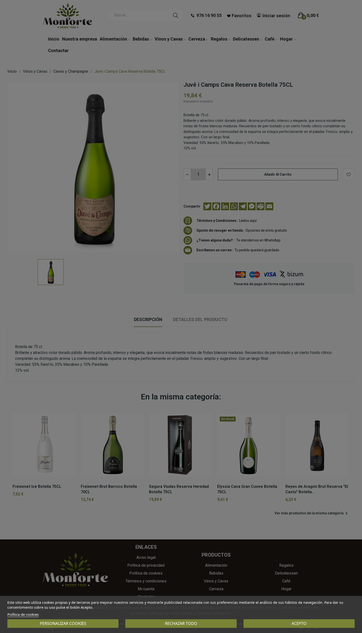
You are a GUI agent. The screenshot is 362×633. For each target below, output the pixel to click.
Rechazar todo (181, 623)
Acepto (299, 623)
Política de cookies (23, 614)
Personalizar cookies (63, 623)
